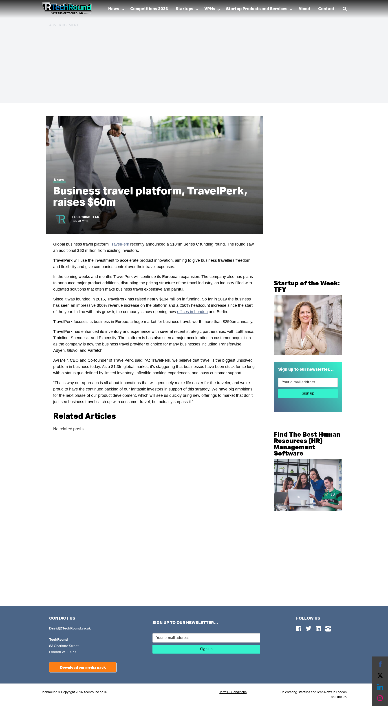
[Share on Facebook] (380, 664)
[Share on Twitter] (380, 675)
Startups (184, 9)
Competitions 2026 (149, 9)
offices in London (192, 311)
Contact (326, 9)
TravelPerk (119, 244)
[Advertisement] (184, 63)
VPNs (209, 9)
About (304, 9)
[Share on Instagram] (380, 698)
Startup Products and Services (256, 9)
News (113, 9)
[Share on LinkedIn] (380, 686)
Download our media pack (83, 667)
